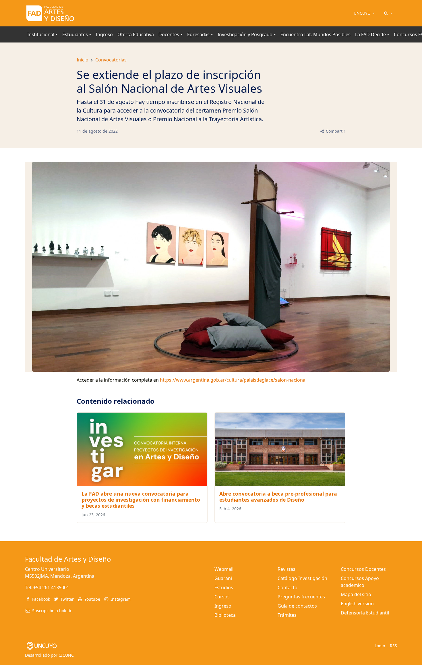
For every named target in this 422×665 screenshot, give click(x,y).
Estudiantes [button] (75, 34)
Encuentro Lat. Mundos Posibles (315, 34)
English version (357, 603)
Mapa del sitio (356, 594)
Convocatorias (111, 60)
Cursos (222, 597)
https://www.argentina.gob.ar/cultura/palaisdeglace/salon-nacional (233, 380)
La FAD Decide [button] (370, 34)
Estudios (223, 587)
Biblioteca (225, 615)
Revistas (286, 569)
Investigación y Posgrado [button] (245, 34)
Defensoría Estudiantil (365, 613)
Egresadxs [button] (198, 34)
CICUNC (66, 655)
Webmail (223, 569)
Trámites (287, 615)
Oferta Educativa (135, 34)
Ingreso (104, 34)
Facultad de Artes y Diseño (68, 559)
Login (380, 645)
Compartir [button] (335, 131)
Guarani (223, 578)
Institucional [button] (40, 34)
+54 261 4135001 (51, 587)
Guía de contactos (297, 606)
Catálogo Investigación (302, 578)
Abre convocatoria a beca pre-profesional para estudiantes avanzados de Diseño (278, 496)
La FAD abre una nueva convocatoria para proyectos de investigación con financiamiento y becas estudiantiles (141, 499)
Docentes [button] (168, 34)
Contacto (287, 587)
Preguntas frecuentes (301, 597)
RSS (393, 645)
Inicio (82, 60)
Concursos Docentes (363, 569)
